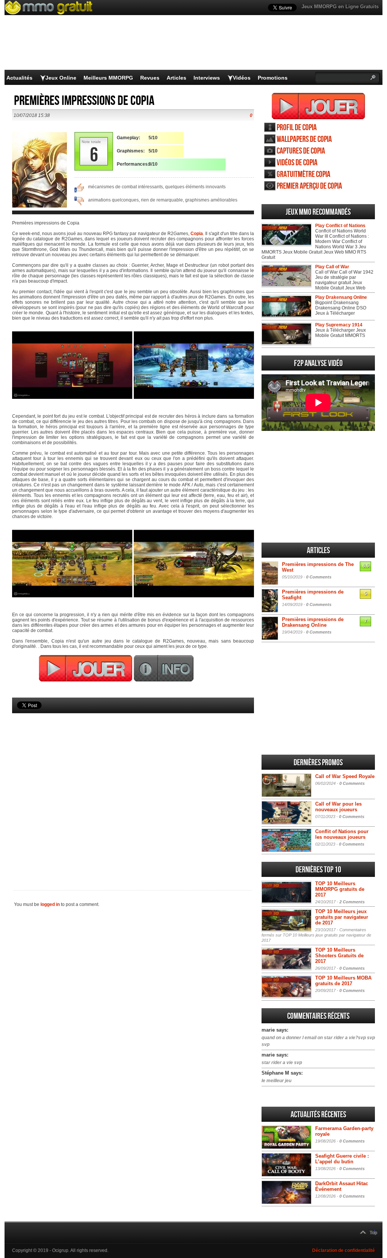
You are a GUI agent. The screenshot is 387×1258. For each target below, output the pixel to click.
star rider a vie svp (282, 1062)
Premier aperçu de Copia (309, 186)
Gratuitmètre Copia (303, 174)
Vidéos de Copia (297, 163)
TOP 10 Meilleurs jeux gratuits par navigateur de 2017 (341, 917)
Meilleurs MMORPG (108, 78)
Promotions (273, 78)
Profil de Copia (297, 128)
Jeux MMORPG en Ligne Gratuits (340, 6)
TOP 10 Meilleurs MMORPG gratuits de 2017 (339, 889)
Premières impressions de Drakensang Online (313, 622)
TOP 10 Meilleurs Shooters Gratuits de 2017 (339, 955)
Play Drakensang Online (341, 297)
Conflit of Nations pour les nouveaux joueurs (341, 834)
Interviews (207, 78)
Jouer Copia (318, 106)
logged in (50, 904)
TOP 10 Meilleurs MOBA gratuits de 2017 (343, 980)
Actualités (19, 78)
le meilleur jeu (276, 1080)
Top (373, 1232)
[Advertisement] (133, 789)
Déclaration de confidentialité (343, 1250)
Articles (176, 78)
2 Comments (352, 902)
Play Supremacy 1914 (338, 325)
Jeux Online (60, 78)
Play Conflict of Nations (340, 225)
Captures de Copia (301, 151)
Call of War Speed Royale (345, 776)
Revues (149, 78)
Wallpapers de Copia (304, 139)
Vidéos (242, 78)
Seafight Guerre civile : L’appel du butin (342, 1158)
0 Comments (318, 577)
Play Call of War (332, 266)
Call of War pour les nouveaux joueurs (338, 806)
